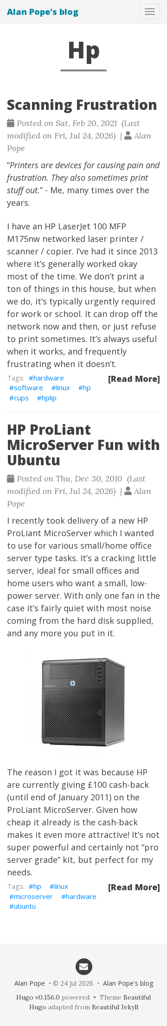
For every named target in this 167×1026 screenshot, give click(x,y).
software (28, 387)
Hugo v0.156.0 (38, 997)
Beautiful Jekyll (115, 1007)
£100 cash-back (118, 784)
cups (21, 397)
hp (87, 387)
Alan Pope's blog (42, 11)
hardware (48, 377)
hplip (49, 397)
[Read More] (134, 378)
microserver (33, 896)
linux (63, 387)
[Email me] (84, 966)
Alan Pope (29, 983)
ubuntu (25, 906)
